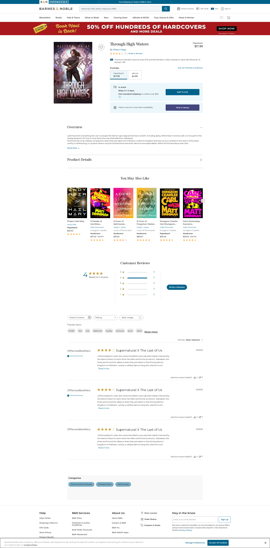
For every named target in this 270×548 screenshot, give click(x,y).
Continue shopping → (11, 35)
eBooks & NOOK (9, 94)
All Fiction (17, 316)
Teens (15, 524)
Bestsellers (6, 77)
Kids (14, 496)
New (3, 89)
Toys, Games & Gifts (11, 97)
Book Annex (18, 430)
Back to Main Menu (11, 127)
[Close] (4, 45)
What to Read (7, 86)
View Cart (6, 11)
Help (6, 121)
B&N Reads (9, 104)
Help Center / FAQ (18, 300)
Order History (10, 108)
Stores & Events (12, 113)
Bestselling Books (20, 420)
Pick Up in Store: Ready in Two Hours (18, 186)
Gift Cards (9, 117)
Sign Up (5, 25)
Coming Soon (7, 91)
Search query (11, 51)
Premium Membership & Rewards (25, 296)
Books (4, 80)
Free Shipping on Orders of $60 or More (19, 177)
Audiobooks (17, 425)
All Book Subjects (20, 435)
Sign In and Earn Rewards (18, 288)
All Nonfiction (18, 349)
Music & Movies (8, 100)
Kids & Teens (7, 83)
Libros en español (20, 433)
